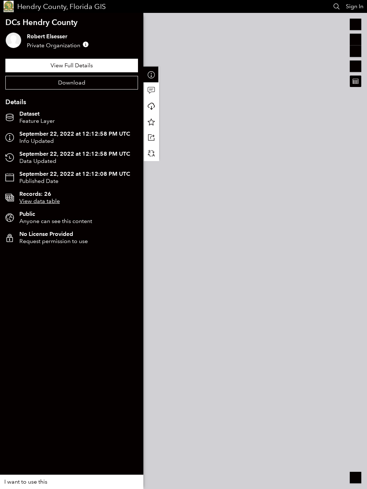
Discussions (151, 90)
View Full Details (72, 65)
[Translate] (151, 153)
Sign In (354, 6)
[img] (85, 44)
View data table (39, 201)
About (151, 74)
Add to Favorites (151, 122)
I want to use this (25, 481)
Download (71, 82)
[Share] (151, 137)
